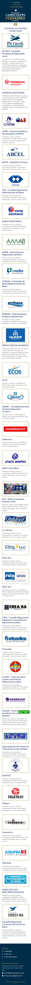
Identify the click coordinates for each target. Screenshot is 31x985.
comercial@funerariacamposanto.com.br (14, 973)
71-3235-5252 (16, 4)
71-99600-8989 (16, 2)
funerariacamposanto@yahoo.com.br (13, 975)
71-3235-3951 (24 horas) (16, 7)
